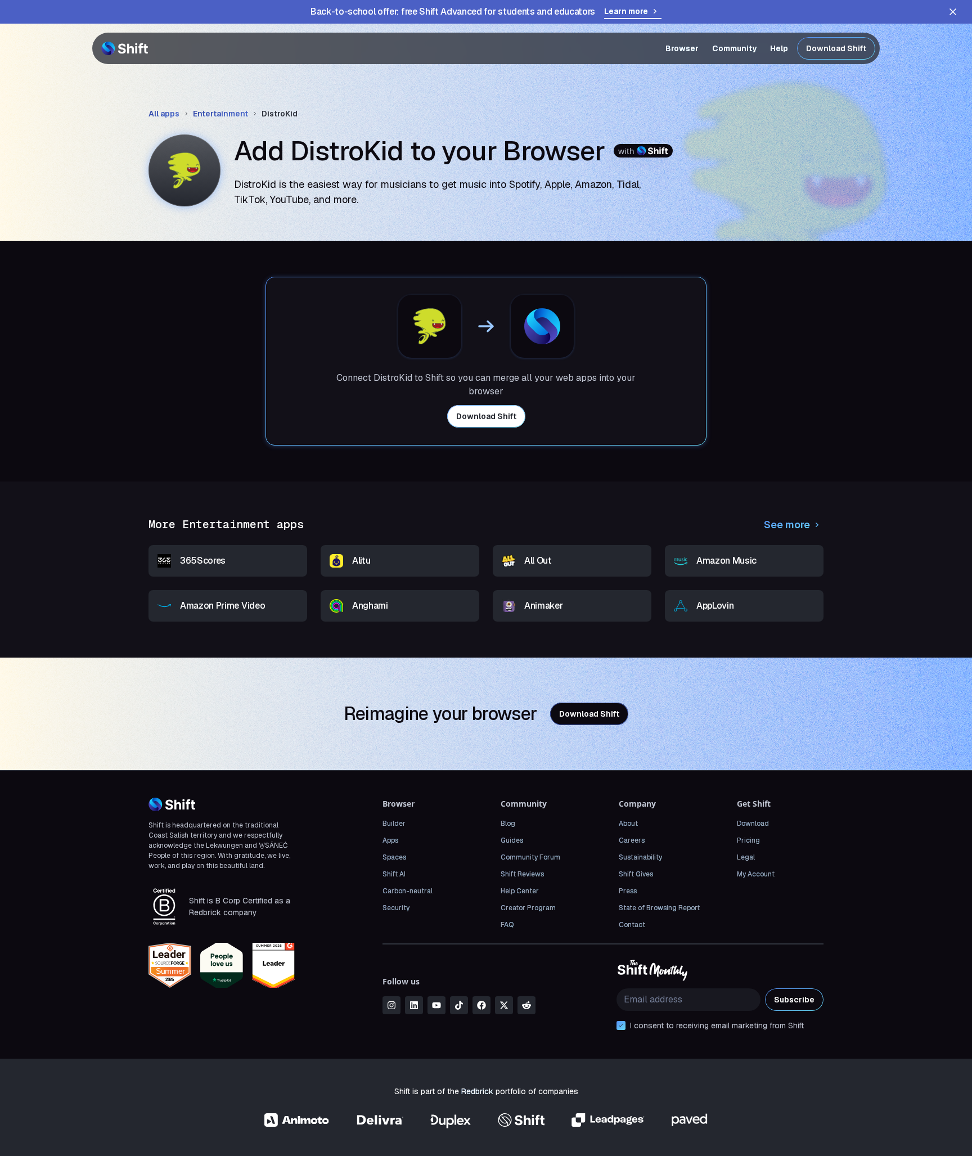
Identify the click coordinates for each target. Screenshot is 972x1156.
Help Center (520, 891)
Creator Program (528, 907)
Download (753, 823)
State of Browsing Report (659, 907)
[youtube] (437, 1005)
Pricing (748, 840)
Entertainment (220, 114)
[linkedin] (414, 1005)
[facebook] (481, 1005)
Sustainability (640, 857)
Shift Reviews (522, 874)
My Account (756, 874)
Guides (512, 840)
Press (628, 891)
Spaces (394, 857)
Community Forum (530, 857)
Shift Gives (636, 874)
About (628, 823)
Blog (508, 823)
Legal (746, 857)
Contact (632, 924)
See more (787, 524)
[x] (504, 1005)
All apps (163, 114)
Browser (682, 48)
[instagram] (391, 1005)
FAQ (507, 924)
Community (734, 48)
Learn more (626, 11)
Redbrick (477, 1091)
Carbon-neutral (407, 891)
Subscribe (794, 1000)
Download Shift (836, 48)
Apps (390, 840)
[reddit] (527, 1005)
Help (779, 48)
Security (396, 907)
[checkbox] (621, 1025)
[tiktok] (459, 1005)
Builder (394, 823)
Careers (632, 840)
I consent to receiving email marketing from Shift (717, 1025)
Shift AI (394, 874)
